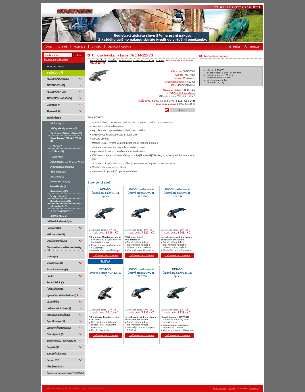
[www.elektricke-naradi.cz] (152, 23)
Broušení (112, 60)
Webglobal (254, 389)
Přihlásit (236, 46)
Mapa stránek (219, 389)
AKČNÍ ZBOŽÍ (55, 73)
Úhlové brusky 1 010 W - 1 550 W (136, 60)
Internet (75, 389)
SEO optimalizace (55, 389)
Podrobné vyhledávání (56, 59)
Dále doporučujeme (95, 389)
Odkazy (231, 389)
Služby (68, 389)
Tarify (82, 389)
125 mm (160, 60)
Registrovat (254, 46)
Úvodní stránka (98, 60)
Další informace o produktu (105, 255)
